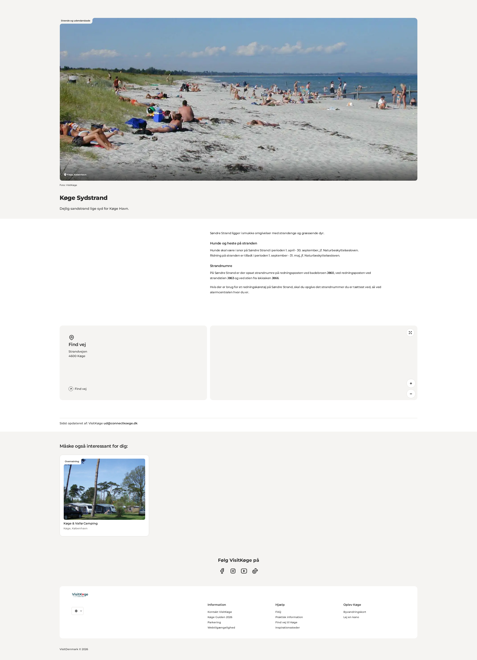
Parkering (214, 622)
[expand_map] (410, 333)
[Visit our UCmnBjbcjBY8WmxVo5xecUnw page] (244, 571)
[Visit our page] (222, 571)
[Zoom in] (411, 383)
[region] (313, 363)
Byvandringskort (354, 612)
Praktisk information (289, 617)
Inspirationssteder (287, 627)
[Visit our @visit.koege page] (255, 571)
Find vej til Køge (286, 622)
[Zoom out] (411, 393)
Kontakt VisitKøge (220, 612)
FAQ (278, 612)
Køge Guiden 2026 (220, 617)
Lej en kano (351, 617)
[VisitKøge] (80, 595)
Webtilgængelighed (221, 627)
